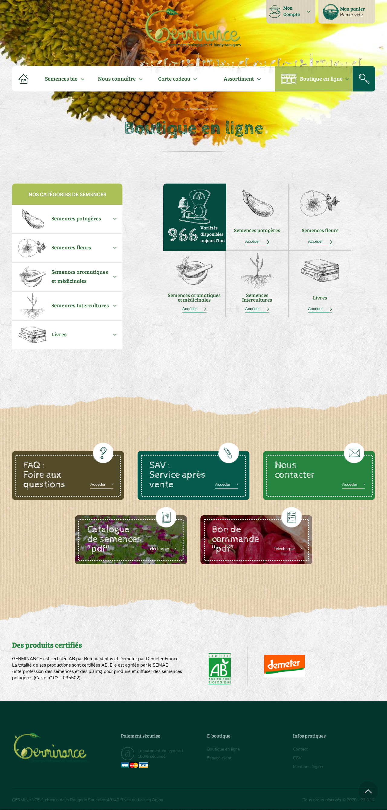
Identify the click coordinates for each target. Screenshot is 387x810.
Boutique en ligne (321, 78)
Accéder (257, 241)
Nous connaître (117, 78)
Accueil (180, 108)
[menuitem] (346, 12)
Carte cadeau (174, 78)
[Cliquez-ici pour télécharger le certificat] (284, 666)
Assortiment (239, 78)
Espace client (219, 758)
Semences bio (61, 78)
